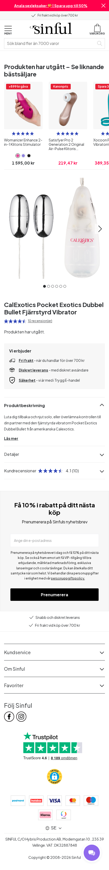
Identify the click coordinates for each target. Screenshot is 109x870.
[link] (17, 155)
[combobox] (50, 43)
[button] (103, 6)
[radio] (13, 133)
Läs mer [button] (11, 438)
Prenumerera (54, 594)
